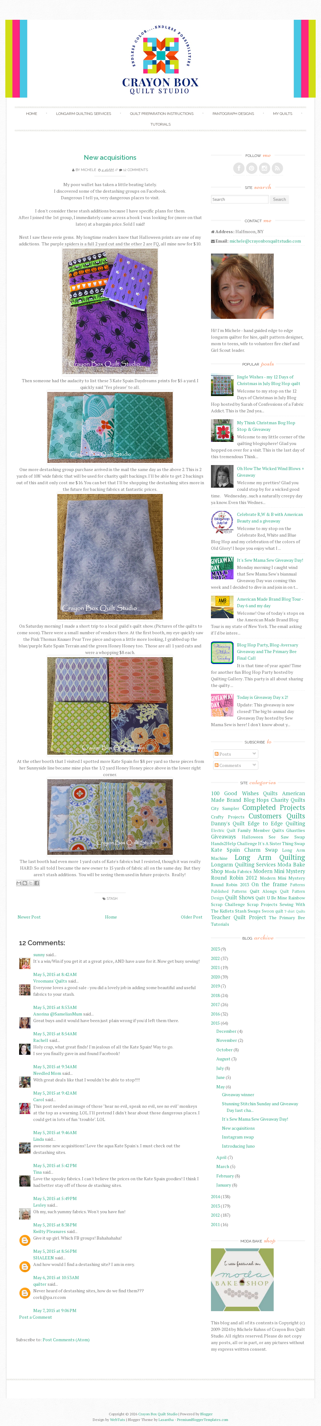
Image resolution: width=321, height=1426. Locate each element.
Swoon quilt (272, 911)
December (226, 1031)
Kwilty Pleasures (49, 1231)
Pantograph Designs (233, 113)
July (220, 1068)
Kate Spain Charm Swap (244, 849)
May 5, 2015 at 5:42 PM (55, 1165)
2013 (215, 1206)
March (222, 1166)
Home (31, 113)
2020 (215, 977)
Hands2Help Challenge (234, 843)
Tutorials (160, 124)
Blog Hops (256, 799)
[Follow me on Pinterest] (251, 168)
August (223, 1059)
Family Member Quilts (261, 830)
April (221, 1157)
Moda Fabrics (238, 871)
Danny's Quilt (228, 823)
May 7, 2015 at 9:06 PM (54, 1310)
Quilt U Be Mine (271, 898)
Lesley (39, 1205)
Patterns (297, 884)
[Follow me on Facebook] (239, 168)
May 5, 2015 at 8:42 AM (55, 974)
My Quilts (282, 113)
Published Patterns (229, 891)
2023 (215, 949)
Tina (38, 1172)
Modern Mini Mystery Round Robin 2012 (258, 874)
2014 (215, 1196)
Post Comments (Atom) (66, 1340)
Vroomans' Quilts (50, 981)
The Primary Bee (287, 917)
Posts (224, 754)
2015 (215, 1023)
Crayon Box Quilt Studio (157, 1414)
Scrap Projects (262, 904)
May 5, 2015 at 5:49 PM (55, 1198)
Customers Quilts (277, 815)
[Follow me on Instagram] (264, 168)
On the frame (269, 884)
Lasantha (166, 1419)
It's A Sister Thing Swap (281, 843)
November (226, 1040)
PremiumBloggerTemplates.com (202, 1419)
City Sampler (225, 808)
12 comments (135, 170)
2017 (215, 1004)
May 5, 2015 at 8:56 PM (55, 1251)
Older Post (192, 917)
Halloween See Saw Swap (273, 837)
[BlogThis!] (25, 883)
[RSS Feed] (277, 168)
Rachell (40, 1040)
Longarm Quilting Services (83, 113)
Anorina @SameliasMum (57, 1014)
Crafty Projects (228, 817)
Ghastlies (295, 830)
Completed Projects (273, 807)
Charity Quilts (288, 799)
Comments (229, 765)
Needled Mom (47, 1073)
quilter (39, 1284)
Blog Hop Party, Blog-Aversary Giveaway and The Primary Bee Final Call (267, 651)
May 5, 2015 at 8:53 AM (55, 1007)
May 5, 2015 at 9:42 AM (55, 1093)
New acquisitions (110, 157)
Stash (112, 899)
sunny (39, 954)
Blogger (206, 1414)
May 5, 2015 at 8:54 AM (55, 1034)
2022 (215, 958)
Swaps (254, 911)
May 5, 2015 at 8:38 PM (55, 1225)
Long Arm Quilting (270, 857)
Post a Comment (35, 1317)
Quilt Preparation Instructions (161, 113)
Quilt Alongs (263, 891)
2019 (215, 986)
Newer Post (29, 917)
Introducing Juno (238, 1146)
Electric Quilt (223, 830)
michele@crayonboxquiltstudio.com (265, 241)
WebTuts (117, 1419)
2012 (215, 1215)
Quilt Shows (239, 897)
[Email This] (19, 883)
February (225, 1176)
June (220, 1077)
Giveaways (223, 836)
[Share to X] (31, 883)
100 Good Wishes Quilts (244, 793)
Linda (39, 1139)
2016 (215, 1014)
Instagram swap (238, 1137)
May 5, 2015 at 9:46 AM (55, 1132)
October (224, 1050)
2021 (215, 967)
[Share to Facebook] (37, 883)
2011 (215, 1224)
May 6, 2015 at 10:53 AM (56, 1277)
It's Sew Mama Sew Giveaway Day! (270, 560)
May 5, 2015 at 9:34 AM (55, 1067)
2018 (215, 995)
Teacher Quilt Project (238, 917)
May (220, 1087)
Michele (88, 170)
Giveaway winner (238, 1094)
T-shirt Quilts (294, 911)
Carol (38, 1099)
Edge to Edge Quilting (276, 823)
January (223, 1185)
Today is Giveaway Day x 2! (262, 697)
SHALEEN (43, 1258)
